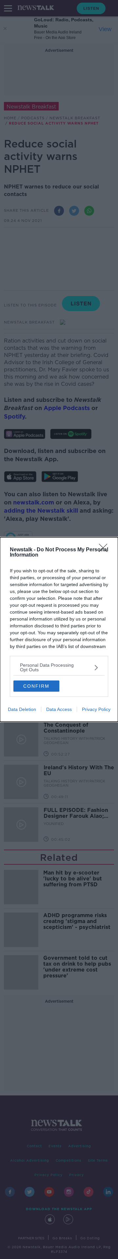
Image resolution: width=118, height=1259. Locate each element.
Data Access (59, 709)
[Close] (105, 550)
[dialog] (59, 629)
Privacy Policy (96, 709)
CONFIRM (36, 686)
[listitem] (59, 667)
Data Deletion (22, 709)
